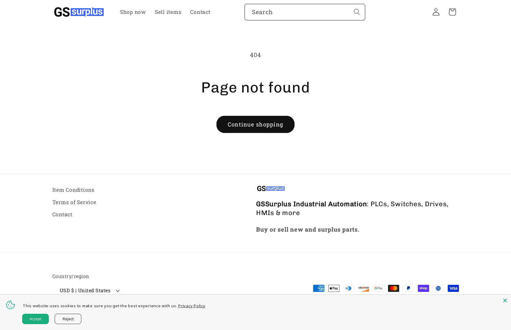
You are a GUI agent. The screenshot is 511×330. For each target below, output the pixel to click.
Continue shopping (255, 124)
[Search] (357, 12)
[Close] (505, 300)
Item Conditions (73, 189)
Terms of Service (74, 202)
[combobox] (305, 12)
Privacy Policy (192, 305)
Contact (62, 214)
